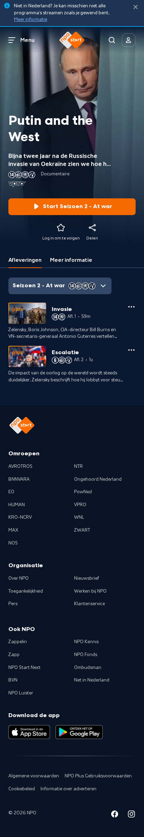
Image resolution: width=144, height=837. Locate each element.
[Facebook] (114, 815)
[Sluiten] (135, 7)
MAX (13, 530)
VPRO (80, 504)
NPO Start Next (24, 667)
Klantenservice (89, 603)
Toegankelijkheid (25, 591)
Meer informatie (30, 19)
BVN (12, 680)
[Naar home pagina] (72, 40)
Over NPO (18, 578)
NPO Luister (20, 693)
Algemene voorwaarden (33, 776)
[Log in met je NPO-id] (128, 40)
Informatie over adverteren (68, 788)
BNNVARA (19, 479)
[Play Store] (79, 732)
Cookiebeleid (21, 788)
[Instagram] (131, 815)
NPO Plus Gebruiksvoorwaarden (98, 776)
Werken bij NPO (90, 591)
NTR (78, 466)
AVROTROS (20, 466)
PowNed (83, 491)
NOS (13, 543)
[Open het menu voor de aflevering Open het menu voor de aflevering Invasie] (131, 307)
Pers (12, 603)
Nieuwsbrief (86, 578)
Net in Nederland (91, 680)
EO (11, 491)
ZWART (82, 530)
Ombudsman (87, 667)
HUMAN (16, 504)
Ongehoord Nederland (98, 479)
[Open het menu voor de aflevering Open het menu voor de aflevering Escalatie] (131, 350)
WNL (79, 517)
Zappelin (17, 641)
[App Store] (29, 732)
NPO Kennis (86, 641)
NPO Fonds (85, 654)
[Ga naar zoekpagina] (112, 40)
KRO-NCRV (20, 517)
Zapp (14, 654)
